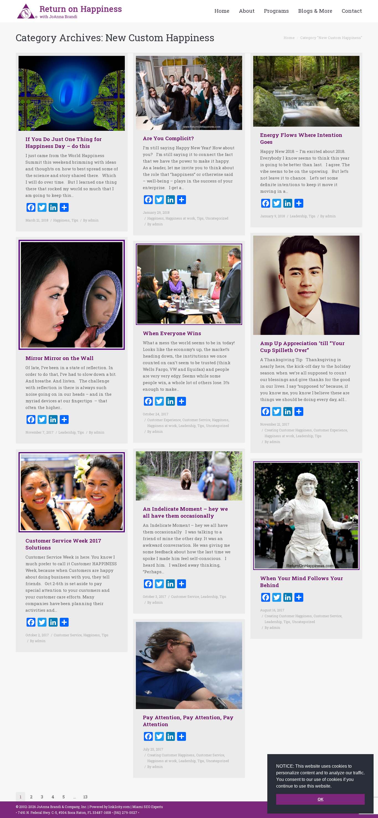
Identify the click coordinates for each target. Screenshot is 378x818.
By (91, 220)
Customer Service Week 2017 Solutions (63, 544)
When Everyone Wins (172, 333)
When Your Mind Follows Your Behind (301, 581)
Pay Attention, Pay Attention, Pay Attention (188, 721)
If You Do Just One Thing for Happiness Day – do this (63, 142)
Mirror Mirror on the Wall (59, 358)
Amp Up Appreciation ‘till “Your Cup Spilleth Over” (302, 346)
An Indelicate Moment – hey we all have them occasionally (185, 512)
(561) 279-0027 (126, 812)
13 (85, 796)
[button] (333, 786)
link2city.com (119, 806)
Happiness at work (180, 218)
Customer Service (196, 420)
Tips (74, 220)
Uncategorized (216, 218)
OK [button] (320, 799)
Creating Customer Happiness (288, 430)
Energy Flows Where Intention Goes (301, 138)
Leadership (298, 216)
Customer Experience (330, 430)
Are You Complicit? (168, 138)
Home (289, 37)
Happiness (61, 220)
